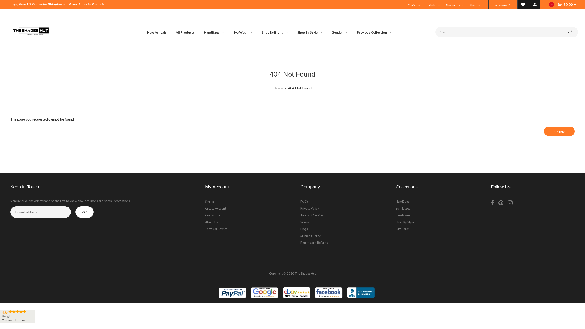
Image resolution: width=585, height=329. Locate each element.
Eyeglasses (403, 215)
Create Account (215, 208)
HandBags (402, 201)
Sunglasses (403, 208)
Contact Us (212, 215)
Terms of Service (216, 229)
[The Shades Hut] (30, 50)
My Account (415, 5)
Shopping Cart (454, 5)
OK (84, 212)
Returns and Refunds (314, 242)
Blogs (304, 229)
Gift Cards (403, 229)
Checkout (475, 5)
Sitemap (305, 222)
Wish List (434, 5)
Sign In (209, 201)
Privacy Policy (309, 208)
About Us (211, 222)
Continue (559, 131)
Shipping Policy (310, 236)
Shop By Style (405, 222)
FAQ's (304, 201)
